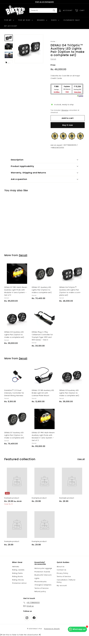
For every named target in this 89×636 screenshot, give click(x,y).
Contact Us (61, 570)
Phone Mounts (41, 582)
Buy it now (67, 125)
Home (53, 41)
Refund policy (40, 591)
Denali (53, 59)
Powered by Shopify (52, 629)
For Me (8, 20)
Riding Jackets (18, 570)
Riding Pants (17, 573)
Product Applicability (22, 166)
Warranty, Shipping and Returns (28, 172)
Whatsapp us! (79, 629)
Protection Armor (19, 583)
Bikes (54, 20)
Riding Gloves (18, 580)
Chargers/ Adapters (43, 585)
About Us (60, 567)
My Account (10, 26)
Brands (41, 20)
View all (81, 459)
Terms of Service (42, 588)
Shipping (64, 110)
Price (53, 65)
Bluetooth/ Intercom (43, 575)
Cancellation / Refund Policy (66, 581)
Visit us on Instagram (44, 2)
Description (17, 159)
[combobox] (43, 10)
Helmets (15, 567)
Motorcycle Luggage (43, 568)
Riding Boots (17, 576)
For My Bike (24, 20)
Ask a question (19, 179)
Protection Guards (42, 572)
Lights (37, 578)
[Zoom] (29, 49)
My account (62, 585)
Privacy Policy (62, 573)
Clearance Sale (71, 20)
